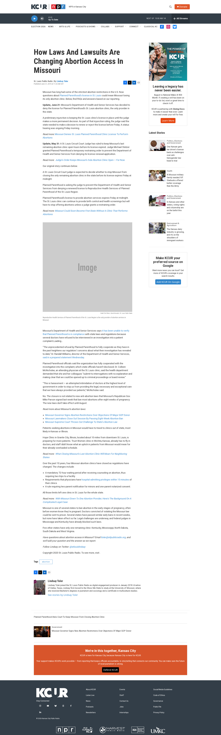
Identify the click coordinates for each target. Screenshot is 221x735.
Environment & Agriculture (173, 224)
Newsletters (91, 713)
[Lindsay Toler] (39, 587)
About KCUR (91, 690)
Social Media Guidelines (162, 690)
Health (169, 171)
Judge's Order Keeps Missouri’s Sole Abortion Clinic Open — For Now (90, 160)
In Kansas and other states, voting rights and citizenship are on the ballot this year (176, 207)
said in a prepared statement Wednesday (63, 357)
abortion (46, 562)
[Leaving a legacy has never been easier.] (168, 62)
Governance (158, 701)
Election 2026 (38, 27)
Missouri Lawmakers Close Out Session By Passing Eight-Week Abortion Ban (84, 418)
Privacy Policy (158, 713)
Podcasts (89, 707)
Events (122, 690)
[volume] (42, 18)
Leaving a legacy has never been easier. (168, 88)
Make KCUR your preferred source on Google (168, 262)
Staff (122, 695)
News (51, 27)
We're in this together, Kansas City (110, 651)
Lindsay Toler (62, 81)
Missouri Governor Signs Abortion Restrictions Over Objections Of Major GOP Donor (87, 415)
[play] (34, 18)
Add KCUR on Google (168, 281)
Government (57, 627)
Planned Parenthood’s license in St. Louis (80, 95)
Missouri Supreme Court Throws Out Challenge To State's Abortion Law (81, 422)
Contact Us (124, 701)
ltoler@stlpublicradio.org (113, 537)
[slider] (46, 18)
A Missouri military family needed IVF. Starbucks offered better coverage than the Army (175, 180)
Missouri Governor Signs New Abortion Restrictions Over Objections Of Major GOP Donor (91, 631)
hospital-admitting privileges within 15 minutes (105, 479)
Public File (157, 707)
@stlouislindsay (77, 546)
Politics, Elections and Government (174, 142)
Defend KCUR (110, 669)
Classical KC (150, 27)
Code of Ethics (159, 695)
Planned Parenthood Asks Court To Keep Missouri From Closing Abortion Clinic (69, 617)
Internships (124, 713)
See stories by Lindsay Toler (63, 594)
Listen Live (90, 695)
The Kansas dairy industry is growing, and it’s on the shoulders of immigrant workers (175, 235)
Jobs (122, 707)
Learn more (168, 120)
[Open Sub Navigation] (55, 27)
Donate (183, 6)
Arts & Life (64, 27)
